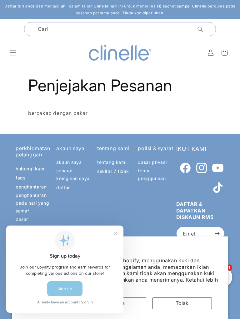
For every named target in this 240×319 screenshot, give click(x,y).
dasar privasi (152, 162)
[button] (13, 53)
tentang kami (111, 162)
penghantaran (31, 186)
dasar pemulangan (29, 223)
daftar (63, 187)
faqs (20, 177)
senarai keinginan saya (72, 174)
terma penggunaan (152, 174)
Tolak (182, 303)
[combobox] (120, 29)
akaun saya (69, 162)
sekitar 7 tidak (113, 171)
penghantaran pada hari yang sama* (32, 203)
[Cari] (200, 29)
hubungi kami (30, 168)
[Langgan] (217, 233)
